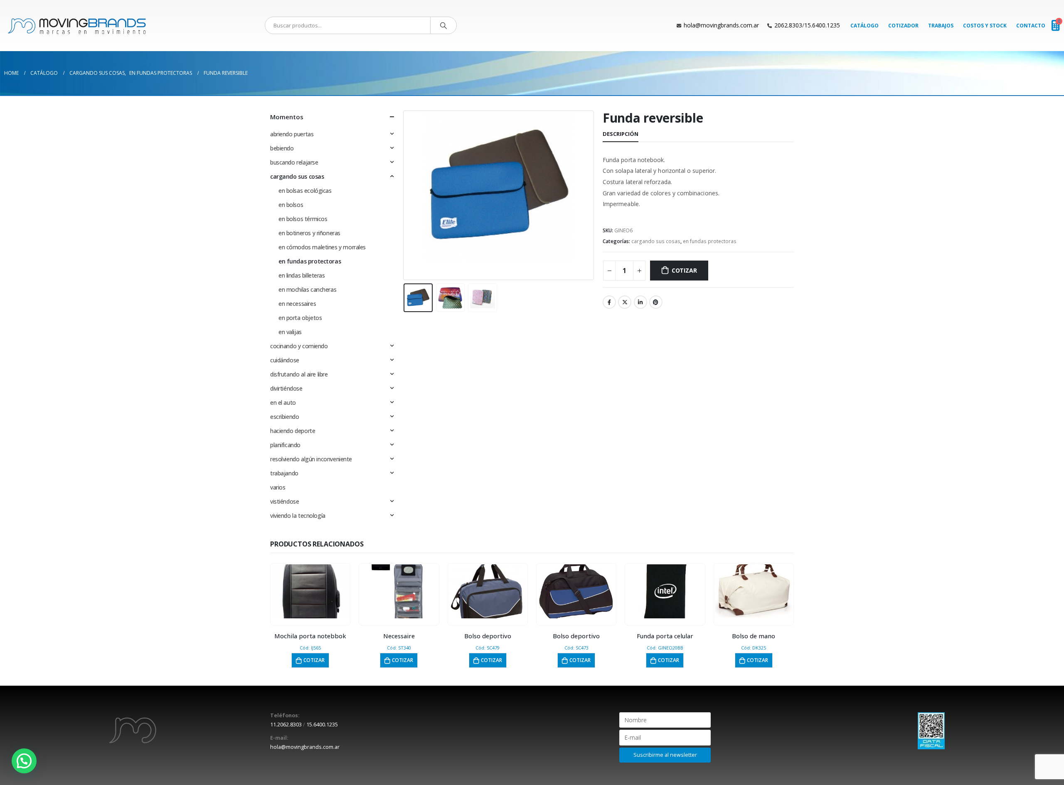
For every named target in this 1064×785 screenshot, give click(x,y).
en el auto (283, 402)
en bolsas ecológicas (305, 190)
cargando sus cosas (655, 241)
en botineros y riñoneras (309, 233)
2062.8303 (788, 25)
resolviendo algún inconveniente (311, 459)
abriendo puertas (291, 134)
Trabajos (940, 25)
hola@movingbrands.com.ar (721, 25)
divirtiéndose (286, 388)
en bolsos (290, 205)
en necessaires (297, 304)
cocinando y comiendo (299, 346)
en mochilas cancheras (307, 289)
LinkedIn (640, 302)
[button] (24, 760)
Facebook (609, 302)
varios (277, 487)
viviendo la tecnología (297, 515)
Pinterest (656, 302)
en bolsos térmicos (302, 219)
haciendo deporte (292, 431)
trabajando (284, 473)
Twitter (624, 302)
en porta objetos (300, 318)
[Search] (443, 25)
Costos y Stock (985, 25)
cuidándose (284, 360)
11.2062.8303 (286, 724)
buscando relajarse (294, 162)
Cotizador (903, 25)
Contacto (1030, 25)
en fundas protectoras (709, 241)
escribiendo (284, 417)
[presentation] (405, 195)
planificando (285, 445)
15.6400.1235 (822, 25)
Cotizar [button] (314, 660)
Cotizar (684, 270)
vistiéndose (284, 501)
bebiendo (282, 148)
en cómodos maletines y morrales (322, 247)
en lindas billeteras (301, 275)
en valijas (290, 332)
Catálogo (864, 25)
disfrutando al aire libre (299, 374)
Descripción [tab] (620, 134)
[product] (310, 591)
